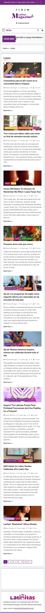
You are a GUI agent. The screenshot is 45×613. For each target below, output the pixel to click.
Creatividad (9, 239)
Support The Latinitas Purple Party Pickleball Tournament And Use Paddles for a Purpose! (22, 408)
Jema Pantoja (9, 528)
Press (13, 183)
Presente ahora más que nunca (18, 244)
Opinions (28, 288)
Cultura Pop (9, 75)
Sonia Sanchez (10, 196)
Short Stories (26, 239)
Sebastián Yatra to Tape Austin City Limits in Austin (20, 2)
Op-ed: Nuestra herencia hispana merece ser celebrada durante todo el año (20, 352)
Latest (33, 75)
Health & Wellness (22, 75)
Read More (7, 110)
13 (25, 562)
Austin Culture (10, 400)
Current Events (10, 288)
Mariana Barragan (11, 88)
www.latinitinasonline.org (24, 608)
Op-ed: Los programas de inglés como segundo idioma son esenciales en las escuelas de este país (21, 297)
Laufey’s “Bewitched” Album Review (20, 524)
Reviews (25, 519)
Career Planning (11, 128)
